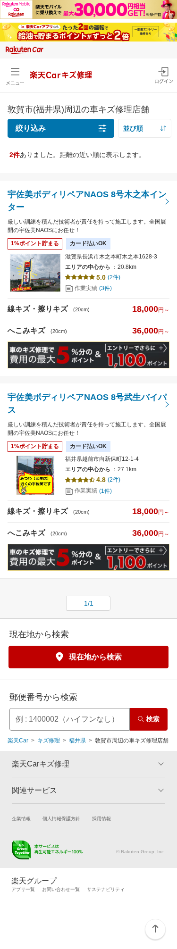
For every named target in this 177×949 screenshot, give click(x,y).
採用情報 (101, 818)
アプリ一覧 (23, 889)
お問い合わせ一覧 (61, 889)
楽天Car (18, 740)
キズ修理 (48, 740)
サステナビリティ (106, 889)
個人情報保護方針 (61, 818)
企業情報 (21, 818)
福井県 (77, 740)
